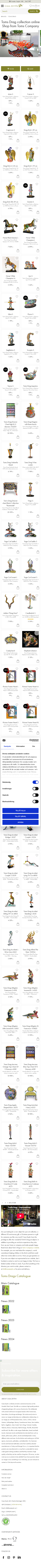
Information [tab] (20, 746)
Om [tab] (33, 746)
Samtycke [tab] (7, 746)
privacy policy (33, 1394)
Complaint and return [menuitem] (8, 1485)
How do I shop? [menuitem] (6, 1478)
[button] (3, 6)
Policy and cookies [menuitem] (7, 1481)
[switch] (36, 788)
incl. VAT (28, 1)
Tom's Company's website (30, 1248)
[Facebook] (3, 1559)
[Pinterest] (14, 1559)
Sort (31, 69)
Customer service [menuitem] (6, 1474)
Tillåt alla (20, 810)
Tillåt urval (20, 816)
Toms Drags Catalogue (16, 1276)
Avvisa (20, 822)
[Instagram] (9, 1559)
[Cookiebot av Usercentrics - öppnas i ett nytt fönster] (29, 740)
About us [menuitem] (4, 1489)
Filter (12, 69)
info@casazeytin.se (9, 1269)
